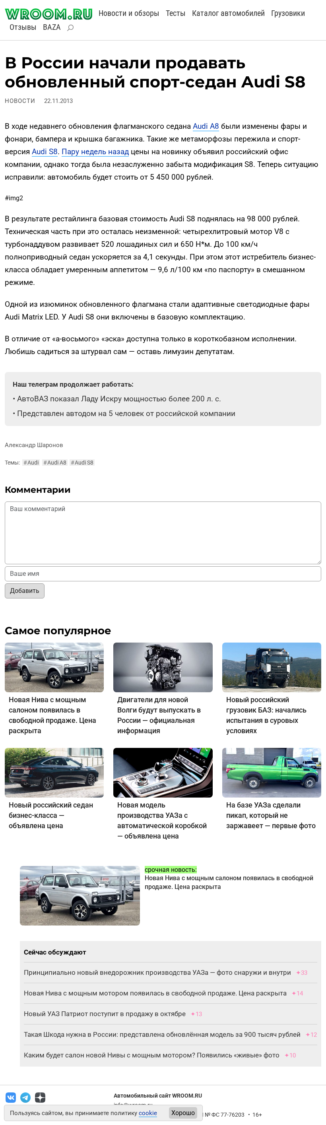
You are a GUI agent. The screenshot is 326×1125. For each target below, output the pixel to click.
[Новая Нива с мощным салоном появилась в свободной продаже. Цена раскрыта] (54, 667)
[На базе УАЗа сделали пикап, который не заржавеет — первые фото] (271, 772)
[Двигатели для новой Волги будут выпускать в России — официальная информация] (162, 667)
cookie (148, 1113)
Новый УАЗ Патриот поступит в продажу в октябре (105, 1014)
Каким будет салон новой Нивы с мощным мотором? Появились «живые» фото (151, 1055)
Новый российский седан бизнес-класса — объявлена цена (51, 815)
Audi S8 (45, 151)
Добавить (24, 590)
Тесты (176, 13)
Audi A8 (206, 126)
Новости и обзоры (129, 13)
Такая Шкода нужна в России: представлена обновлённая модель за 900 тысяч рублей (162, 1034)
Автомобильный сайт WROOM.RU (158, 1095)
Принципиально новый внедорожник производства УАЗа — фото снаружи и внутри (157, 972)
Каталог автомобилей (228, 13)
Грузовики (288, 13)
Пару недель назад (95, 151)
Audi (31, 462)
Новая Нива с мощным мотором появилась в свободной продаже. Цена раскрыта (155, 993)
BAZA (52, 27)
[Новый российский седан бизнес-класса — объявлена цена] (54, 772)
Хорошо (183, 1113)
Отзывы (23, 27)
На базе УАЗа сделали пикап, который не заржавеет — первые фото (271, 815)
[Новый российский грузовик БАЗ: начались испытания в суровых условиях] (271, 667)
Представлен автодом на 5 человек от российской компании (126, 413)
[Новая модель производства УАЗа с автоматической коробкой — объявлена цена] (162, 772)
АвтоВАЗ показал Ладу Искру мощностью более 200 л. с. (119, 398)
